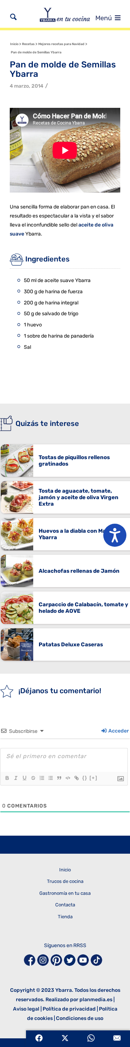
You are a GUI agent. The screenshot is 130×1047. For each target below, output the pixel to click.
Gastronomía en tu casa (65, 893)
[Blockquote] (59, 778)
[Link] (76, 778)
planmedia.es (95, 1000)
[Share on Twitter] (65, 1038)
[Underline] (24, 778)
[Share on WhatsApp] (91, 1038)
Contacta (65, 904)
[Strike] (33, 778)
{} (84, 777)
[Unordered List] (50, 778)
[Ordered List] (41, 778)
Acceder (118, 731)
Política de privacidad (69, 1009)
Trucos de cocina (65, 881)
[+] (94, 777)
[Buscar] (13, 17)
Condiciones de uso (79, 1018)
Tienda (65, 916)
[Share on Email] (117, 1038)
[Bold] (7, 778)
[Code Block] (67, 778)
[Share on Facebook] (39, 1038)
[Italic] (15, 778)
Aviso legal (26, 1009)
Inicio (65, 869)
